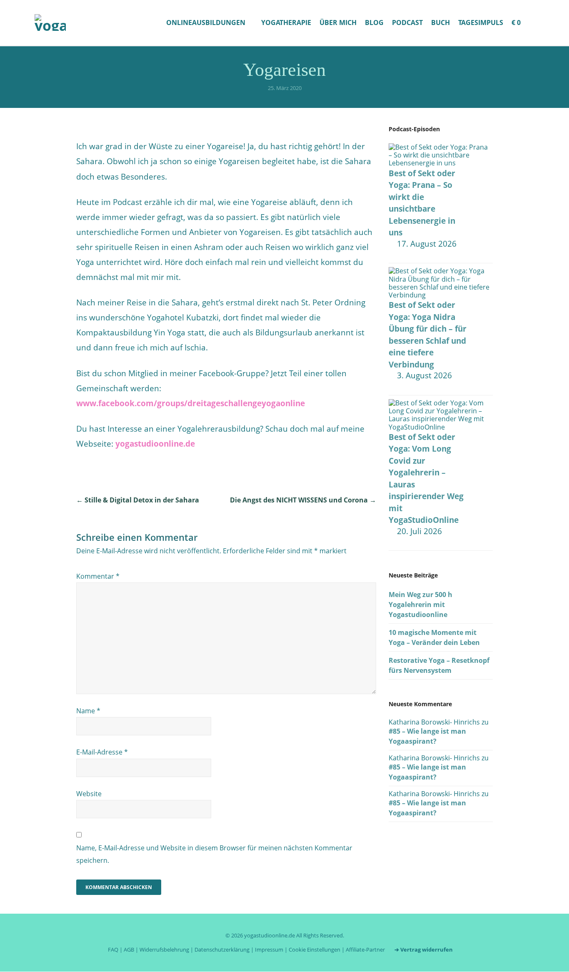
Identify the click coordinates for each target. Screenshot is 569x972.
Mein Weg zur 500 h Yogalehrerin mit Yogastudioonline (420, 604)
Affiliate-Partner (365, 949)
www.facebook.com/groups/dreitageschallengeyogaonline (190, 403)
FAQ (113, 949)
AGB (129, 949)
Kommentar (98, 576)
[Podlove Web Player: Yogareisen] (226, 133)
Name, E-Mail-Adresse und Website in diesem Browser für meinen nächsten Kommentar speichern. (214, 854)
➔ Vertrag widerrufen (423, 949)
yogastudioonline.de (155, 443)
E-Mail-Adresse (102, 752)
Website (89, 793)
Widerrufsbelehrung (164, 949)
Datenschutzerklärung (222, 949)
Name (88, 710)
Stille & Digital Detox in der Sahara (137, 500)
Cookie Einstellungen (314, 949)
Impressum (269, 949)
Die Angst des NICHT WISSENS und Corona (303, 500)
